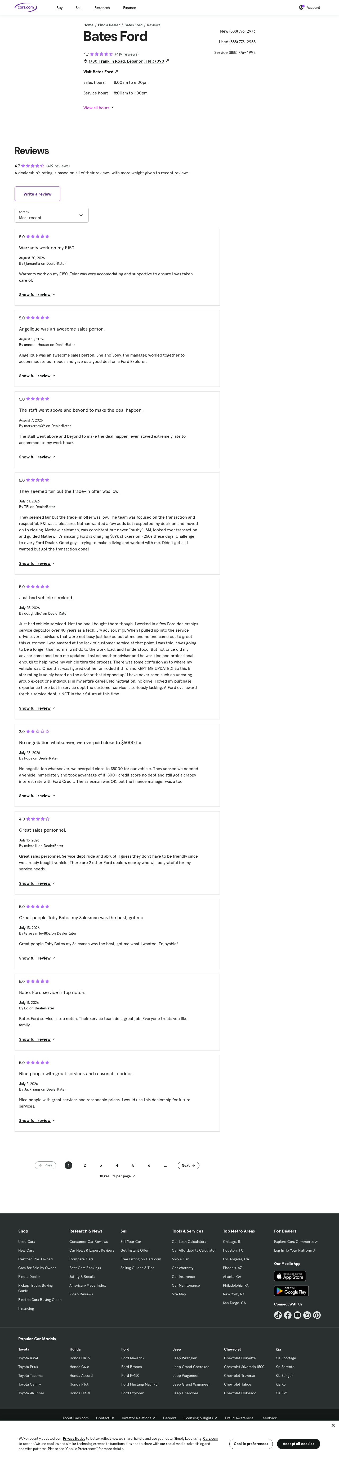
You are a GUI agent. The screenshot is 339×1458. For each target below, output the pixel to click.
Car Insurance (183, 1276)
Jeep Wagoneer (186, 1375)
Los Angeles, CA (236, 1259)
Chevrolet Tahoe (237, 1384)
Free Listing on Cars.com (141, 1259)
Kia (278, 1349)
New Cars (26, 1250)
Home (88, 25)
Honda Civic (79, 1366)
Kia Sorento (285, 1366)
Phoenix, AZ (232, 1267)
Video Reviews (81, 1294)
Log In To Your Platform (293, 1250)
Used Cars (26, 1241)
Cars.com (210, 1438)
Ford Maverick (132, 1358)
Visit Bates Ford (98, 71)
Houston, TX (233, 1250)
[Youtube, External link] (297, 1315)
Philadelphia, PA (235, 1285)
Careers (169, 1418)
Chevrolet (232, 1349)
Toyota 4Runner (31, 1393)
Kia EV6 (282, 1393)
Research (102, 7)
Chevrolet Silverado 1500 (244, 1366)
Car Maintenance (186, 1285)
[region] (169, 1439)
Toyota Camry (29, 1384)
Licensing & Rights (198, 1418)
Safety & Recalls (82, 1276)
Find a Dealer (109, 25)
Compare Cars (81, 1259)
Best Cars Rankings (85, 1267)
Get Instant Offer (135, 1250)
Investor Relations (136, 1418)
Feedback (269, 1418)
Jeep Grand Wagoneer (191, 1384)
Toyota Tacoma (30, 1375)
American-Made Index (87, 1285)
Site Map (179, 1294)
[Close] (333, 1425)
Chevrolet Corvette (240, 1358)
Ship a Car (180, 1259)
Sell (78, 7)
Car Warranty (182, 1267)
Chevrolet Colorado (240, 1393)
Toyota (23, 1349)
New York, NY (233, 1294)
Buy (59, 7)
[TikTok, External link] (278, 1315)
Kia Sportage (286, 1358)
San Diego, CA (234, 1302)
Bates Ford (133, 25)
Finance (129, 7)
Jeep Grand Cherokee (191, 1366)
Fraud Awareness (239, 1418)
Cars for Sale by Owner (37, 1267)
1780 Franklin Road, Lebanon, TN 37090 (126, 61)
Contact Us (105, 1418)
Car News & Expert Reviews (91, 1250)
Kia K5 (281, 1384)
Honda (75, 1349)
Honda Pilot (79, 1384)
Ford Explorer (132, 1393)
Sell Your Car (131, 1241)
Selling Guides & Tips (137, 1267)
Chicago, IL (232, 1241)
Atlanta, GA (232, 1276)
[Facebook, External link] (288, 1315)
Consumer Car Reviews (88, 1241)
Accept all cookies (298, 1443)
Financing (26, 1308)
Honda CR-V (80, 1358)
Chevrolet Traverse (239, 1375)
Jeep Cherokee (185, 1393)
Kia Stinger (284, 1375)
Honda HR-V (80, 1393)
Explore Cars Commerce (294, 1241)
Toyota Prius (28, 1366)
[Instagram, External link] (307, 1315)
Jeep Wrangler (185, 1358)
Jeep (177, 1349)
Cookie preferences (251, 1443)
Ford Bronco (131, 1366)
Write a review (37, 194)
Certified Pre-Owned (35, 1259)
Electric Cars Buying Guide (40, 1299)
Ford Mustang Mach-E (139, 1384)
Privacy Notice (74, 1438)
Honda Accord (81, 1375)
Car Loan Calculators (189, 1241)
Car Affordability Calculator (194, 1250)
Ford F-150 (130, 1375)
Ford (125, 1349)
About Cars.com (76, 1418)
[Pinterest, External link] (317, 1315)
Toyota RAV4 (28, 1358)
